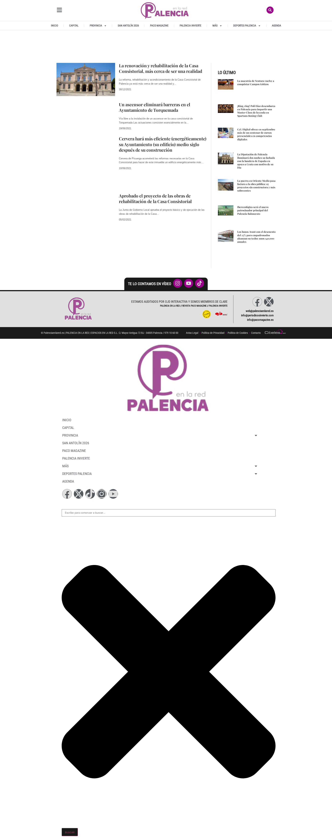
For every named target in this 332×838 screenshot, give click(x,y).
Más (214, 25)
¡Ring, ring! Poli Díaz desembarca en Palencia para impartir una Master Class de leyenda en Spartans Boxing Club (256, 111)
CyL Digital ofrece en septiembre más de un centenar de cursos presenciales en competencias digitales (256, 134)
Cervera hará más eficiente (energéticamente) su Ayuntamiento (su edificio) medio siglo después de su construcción (162, 144)
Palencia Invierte (190, 25)
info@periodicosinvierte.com (257, 315)
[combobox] (169, 512)
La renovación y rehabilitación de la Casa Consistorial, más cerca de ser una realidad (160, 68)
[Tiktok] (90, 494)
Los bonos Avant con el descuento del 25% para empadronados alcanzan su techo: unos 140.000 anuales (256, 236)
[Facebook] (257, 302)
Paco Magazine (159, 25)
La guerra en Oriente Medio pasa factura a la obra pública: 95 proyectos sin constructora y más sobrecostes (256, 185)
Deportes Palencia (244, 25)
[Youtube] (113, 494)
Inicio (54, 25)
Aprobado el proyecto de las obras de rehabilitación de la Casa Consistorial (155, 198)
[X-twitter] (269, 302)
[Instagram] (101, 494)
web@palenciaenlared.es (260, 311)
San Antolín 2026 (128, 25)
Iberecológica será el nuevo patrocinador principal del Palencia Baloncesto (252, 210)
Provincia (96, 25)
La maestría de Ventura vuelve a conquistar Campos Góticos (255, 82)
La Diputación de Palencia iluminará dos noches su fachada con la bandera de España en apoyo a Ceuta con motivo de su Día (256, 161)
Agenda (276, 25)
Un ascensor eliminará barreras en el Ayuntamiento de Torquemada (154, 107)
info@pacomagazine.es (260, 320)
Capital (74, 25)
